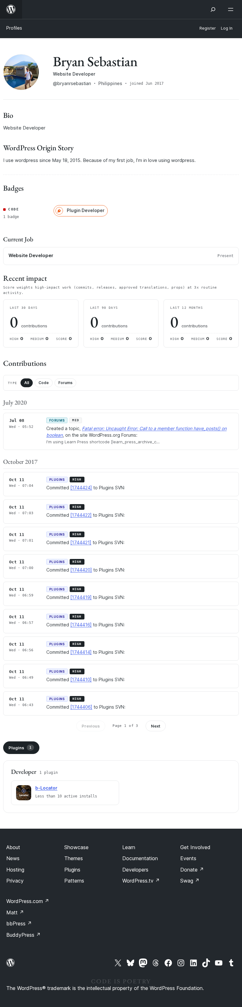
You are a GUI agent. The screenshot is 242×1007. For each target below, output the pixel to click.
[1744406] (81, 707)
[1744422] (81, 515)
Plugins (20, 747)
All (26, 382)
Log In (227, 28)
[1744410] (81, 679)
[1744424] (81, 487)
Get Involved (195, 847)
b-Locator (46, 788)
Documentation (140, 858)
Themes (73, 858)
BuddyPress (23, 935)
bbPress (19, 923)
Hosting (15, 869)
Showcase (76, 847)
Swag (189, 881)
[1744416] (81, 624)
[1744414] (81, 652)
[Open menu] (232, 9)
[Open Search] (213, 9)
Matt (15, 912)
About (13, 847)
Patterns (74, 881)
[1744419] (81, 597)
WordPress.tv (141, 881)
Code (43, 382)
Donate (192, 869)
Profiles (14, 28)
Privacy (15, 881)
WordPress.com (27, 901)
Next (155, 725)
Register (207, 28)
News (13, 858)
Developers (135, 869)
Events (188, 858)
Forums (65, 382)
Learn (128, 847)
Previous (91, 725)
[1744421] (80, 542)
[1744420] (81, 570)
